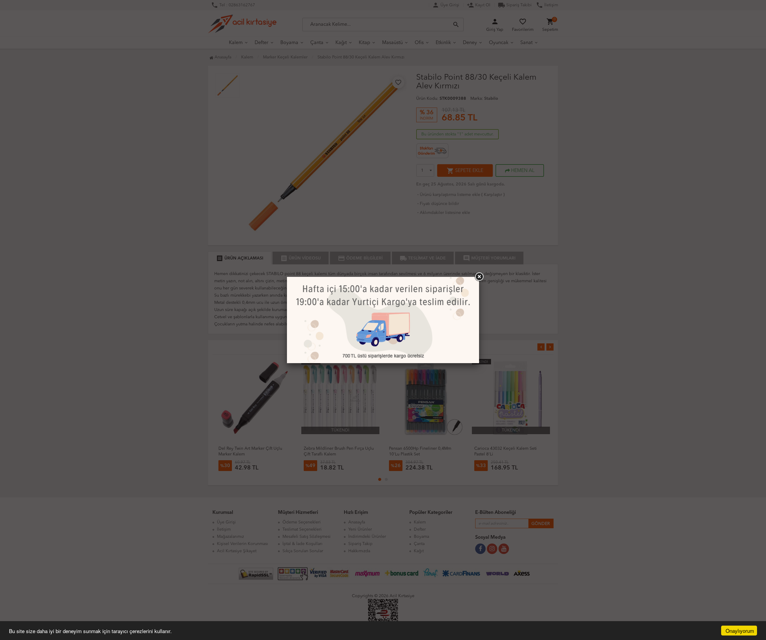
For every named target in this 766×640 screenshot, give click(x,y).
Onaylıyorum (740, 630)
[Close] (479, 276)
